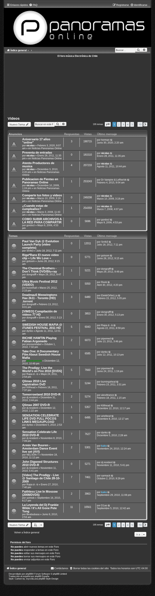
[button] (108, 124)
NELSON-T (32, 454)
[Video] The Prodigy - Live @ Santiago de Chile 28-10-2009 (41, 478)
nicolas (30, 145)
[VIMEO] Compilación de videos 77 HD (39, 313)
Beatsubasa (33, 514)
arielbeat (106, 416)
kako (104, 445)
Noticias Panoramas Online (47, 148)
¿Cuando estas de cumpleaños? (35, 207)
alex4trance (107, 395)
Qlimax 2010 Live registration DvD (34, 383)
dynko (29, 331)
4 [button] (127, 124)
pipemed (106, 338)
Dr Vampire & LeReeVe (114, 179)
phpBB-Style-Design (48, 578)
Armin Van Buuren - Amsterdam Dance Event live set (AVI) (39, 448)
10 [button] (140, 124)
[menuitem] (33, 5)
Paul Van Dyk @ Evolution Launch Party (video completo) (40, 244)
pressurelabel (34, 344)
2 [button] (118, 124)
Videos (14, 118)
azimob (30, 497)
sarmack (105, 475)
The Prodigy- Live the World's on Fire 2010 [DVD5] (42, 369)
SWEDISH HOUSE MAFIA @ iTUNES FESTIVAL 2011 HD (42, 326)
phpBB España (42, 576)
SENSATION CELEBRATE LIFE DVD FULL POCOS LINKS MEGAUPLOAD (40, 418)
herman (105, 139)
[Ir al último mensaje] (111, 139)
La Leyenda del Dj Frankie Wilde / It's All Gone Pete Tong (40, 508)
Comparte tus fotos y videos (42, 195)
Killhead (31, 387)
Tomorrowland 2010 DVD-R (41, 394)
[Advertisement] (77, 85)
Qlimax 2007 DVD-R (36, 405)
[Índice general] (77, 24)
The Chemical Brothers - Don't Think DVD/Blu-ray (39, 270)
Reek (104, 282)
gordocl (30, 225)
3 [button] (123, 124)
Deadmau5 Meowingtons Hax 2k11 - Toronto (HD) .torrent (39, 298)
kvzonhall (31, 287)
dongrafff (31, 274)
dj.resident (32, 397)
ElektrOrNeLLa (109, 295)
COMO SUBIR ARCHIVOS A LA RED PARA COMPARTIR (42, 220)
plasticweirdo (34, 360)
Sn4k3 (30, 250)
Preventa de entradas (37, 152)
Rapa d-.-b (107, 325)
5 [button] (132, 124)
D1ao (104, 505)
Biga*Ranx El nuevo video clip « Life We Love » (40, 256)
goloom (30, 261)
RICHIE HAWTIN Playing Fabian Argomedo (39, 339)
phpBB (29, 574)
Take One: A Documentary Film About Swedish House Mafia (41, 354)
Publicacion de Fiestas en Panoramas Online (40, 181)
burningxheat (108, 381)
